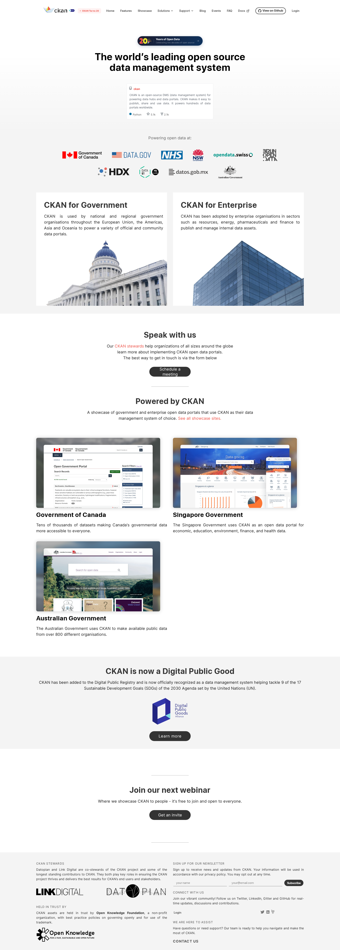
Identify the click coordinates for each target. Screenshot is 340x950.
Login (295, 10)
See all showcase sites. (199, 418)
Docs (241, 10)
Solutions (164, 10)
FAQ (229, 10)
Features (126, 10)
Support (184, 10)
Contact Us (170, 372)
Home (110, 10)
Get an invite (170, 815)
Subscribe (294, 883)
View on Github (272, 10)
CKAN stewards (129, 346)
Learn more (175, 737)
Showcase (145, 10)
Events (216, 10)
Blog (203, 10)
